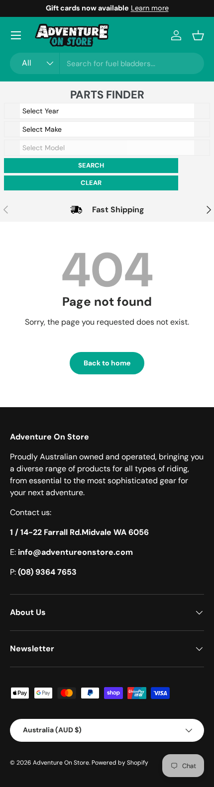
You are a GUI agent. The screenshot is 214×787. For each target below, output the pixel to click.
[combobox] (107, 63)
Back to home (107, 362)
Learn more (150, 7)
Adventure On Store (61, 763)
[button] (198, 35)
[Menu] (16, 35)
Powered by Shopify (120, 763)
